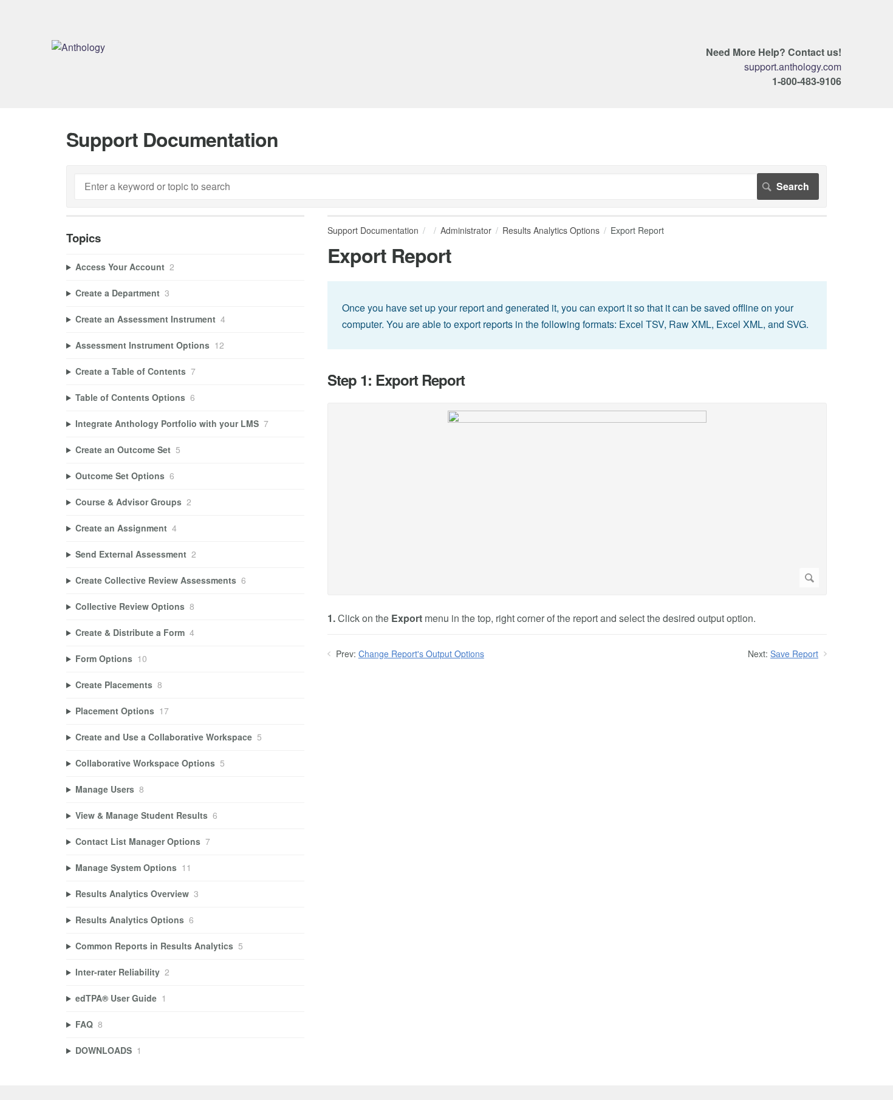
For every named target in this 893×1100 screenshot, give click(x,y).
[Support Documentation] (78, 47)
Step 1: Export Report (396, 380)
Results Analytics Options (551, 230)
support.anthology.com (792, 66)
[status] (577, 315)
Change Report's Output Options (421, 653)
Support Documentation (373, 230)
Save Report (794, 653)
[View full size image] (577, 499)
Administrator (465, 230)
